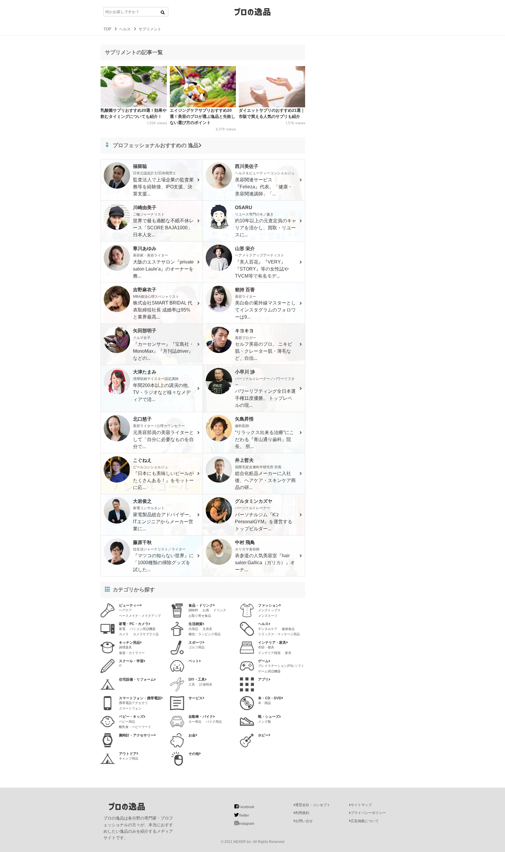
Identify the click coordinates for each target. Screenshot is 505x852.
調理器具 (125, 647)
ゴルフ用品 (196, 647)
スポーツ (195, 643)
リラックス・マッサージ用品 (279, 634)
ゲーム (263, 661)
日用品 (193, 629)
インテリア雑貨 (269, 653)
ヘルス (125, 29)
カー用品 (194, 721)
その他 (193, 754)
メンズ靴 (264, 721)
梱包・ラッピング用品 (204, 634)
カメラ (124, 634)
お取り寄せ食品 (199, 615)
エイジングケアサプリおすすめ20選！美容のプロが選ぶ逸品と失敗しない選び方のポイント (202, 116)
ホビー (263, 735)
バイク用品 (214, 721)
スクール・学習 (131, 661)
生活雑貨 (195, 624)
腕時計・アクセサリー (136, 735)
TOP (107, 29)
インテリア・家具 (272, 643)
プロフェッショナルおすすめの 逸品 (155, 145)
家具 (288, 653)
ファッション (268, 605)
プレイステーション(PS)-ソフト (281, 665)
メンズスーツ (267, 615)
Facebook (246, 807)
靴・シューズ (268, 717)
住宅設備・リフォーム (136, 679)
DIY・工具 (196, 679)
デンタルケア (267, 629)
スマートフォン (130, 708)
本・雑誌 (264, 703)
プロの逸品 (252, 12)
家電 (122, 629)
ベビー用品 (127, 721)
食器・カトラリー (132, 653)
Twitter (244, 815)
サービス (195, 698)
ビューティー (129, 605)
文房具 (207, 629)
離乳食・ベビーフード (135, 727)
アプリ (263, 679)
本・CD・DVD (269, 698)
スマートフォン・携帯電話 (140, 698)
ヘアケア (125, 610)
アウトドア (127, 754)
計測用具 (205, 684)
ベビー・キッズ (131, 717)
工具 (191, 684)
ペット (193, 661)
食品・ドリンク (200, 605)
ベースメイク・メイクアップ (140, 615)
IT (120, 665)
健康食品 (288, 629)
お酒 (206, 610)
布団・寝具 (266, 647)
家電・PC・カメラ (133, 624)
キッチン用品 (129, 643)
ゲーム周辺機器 (269, 671)
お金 (192, 735)
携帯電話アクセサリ (133, 703)
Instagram (246, 824)
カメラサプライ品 (146, 634)
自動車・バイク (200, 717)
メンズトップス (269, 610)
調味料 (193, 610)
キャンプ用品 (128, 758)
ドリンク (219, 610)
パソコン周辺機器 (142, 629)
